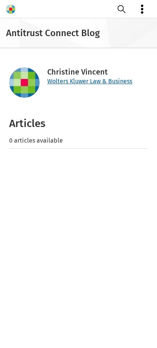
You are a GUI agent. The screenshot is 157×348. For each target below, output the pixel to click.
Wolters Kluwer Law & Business (89, 81)
